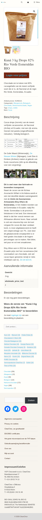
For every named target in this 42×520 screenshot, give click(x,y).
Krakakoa (31, 347)
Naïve (7, 356)
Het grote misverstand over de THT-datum (19, 439)
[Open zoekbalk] (21, 2)
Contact (7, 458)
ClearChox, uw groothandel (14, 429)
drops (10, 108)
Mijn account (9, 453)
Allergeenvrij (17, 103)
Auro (7, 335)
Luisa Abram (26, 350)
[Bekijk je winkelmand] (28, 2)
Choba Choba (27, 335)
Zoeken (31, 400)
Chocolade (8, 105)
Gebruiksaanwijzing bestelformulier (17, 443)
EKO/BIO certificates (12, 434)
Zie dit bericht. (26, 260)
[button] (34, 11)
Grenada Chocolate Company (14, 347)
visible (15, 108)
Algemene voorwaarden (13, 419)
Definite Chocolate (11, 344)
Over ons (7, 448)
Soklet (29, 362)
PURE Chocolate (10, 359)
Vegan (29, 105)
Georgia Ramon (27, 344)
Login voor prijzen (16, 75)
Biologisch (26, 103)
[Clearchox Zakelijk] (3, 2)
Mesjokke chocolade (12, 353)
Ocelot (16, 356)
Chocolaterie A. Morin (12, 338)
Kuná (10, 110)
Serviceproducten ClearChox (14, 362)
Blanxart (16, 335)
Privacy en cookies (11, 424)
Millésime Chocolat (29, 353)
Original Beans (27, 356)
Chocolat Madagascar (12, 341)
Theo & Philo (10, 366)
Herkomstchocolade (19, 105)
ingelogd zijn (16, 315)
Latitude (15, 350)
